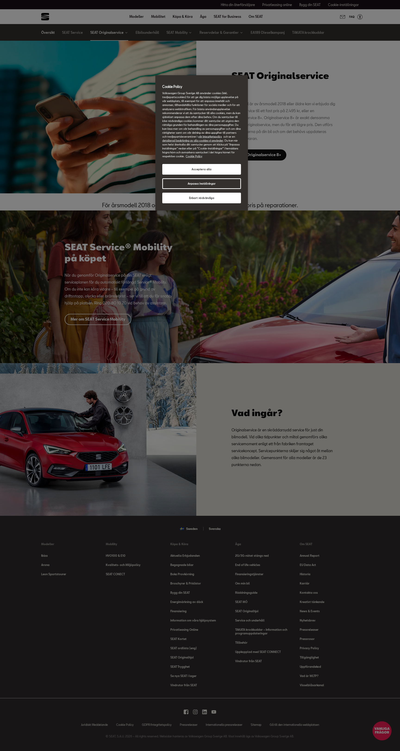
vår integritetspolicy (210, 136)
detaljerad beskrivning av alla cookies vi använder (192, 140)
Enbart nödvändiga (201, 197)
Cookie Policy (194, 156)
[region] (201, 142)
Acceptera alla (202, 169)
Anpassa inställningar (202, 183)
